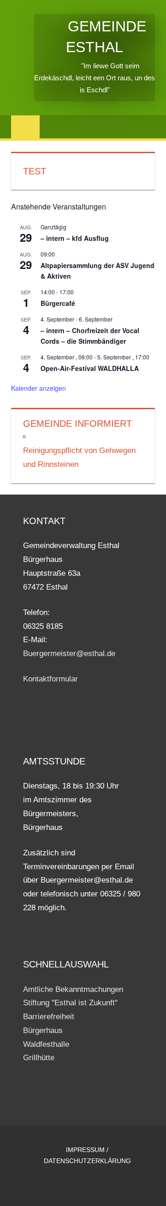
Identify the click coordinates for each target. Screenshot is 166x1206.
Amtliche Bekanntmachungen (73, 989)
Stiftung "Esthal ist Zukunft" (70, 1002)
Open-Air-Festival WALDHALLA (90, 368)
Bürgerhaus (43, 1030)
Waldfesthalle (46, 1044)
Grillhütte (38, 1057)
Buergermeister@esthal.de (69, 653)
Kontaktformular (50, 679)
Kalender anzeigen (38, 388)
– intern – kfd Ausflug (75, 238)
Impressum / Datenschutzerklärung (87, 1155)
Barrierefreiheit (48, 1016)
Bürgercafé (58, 303)
